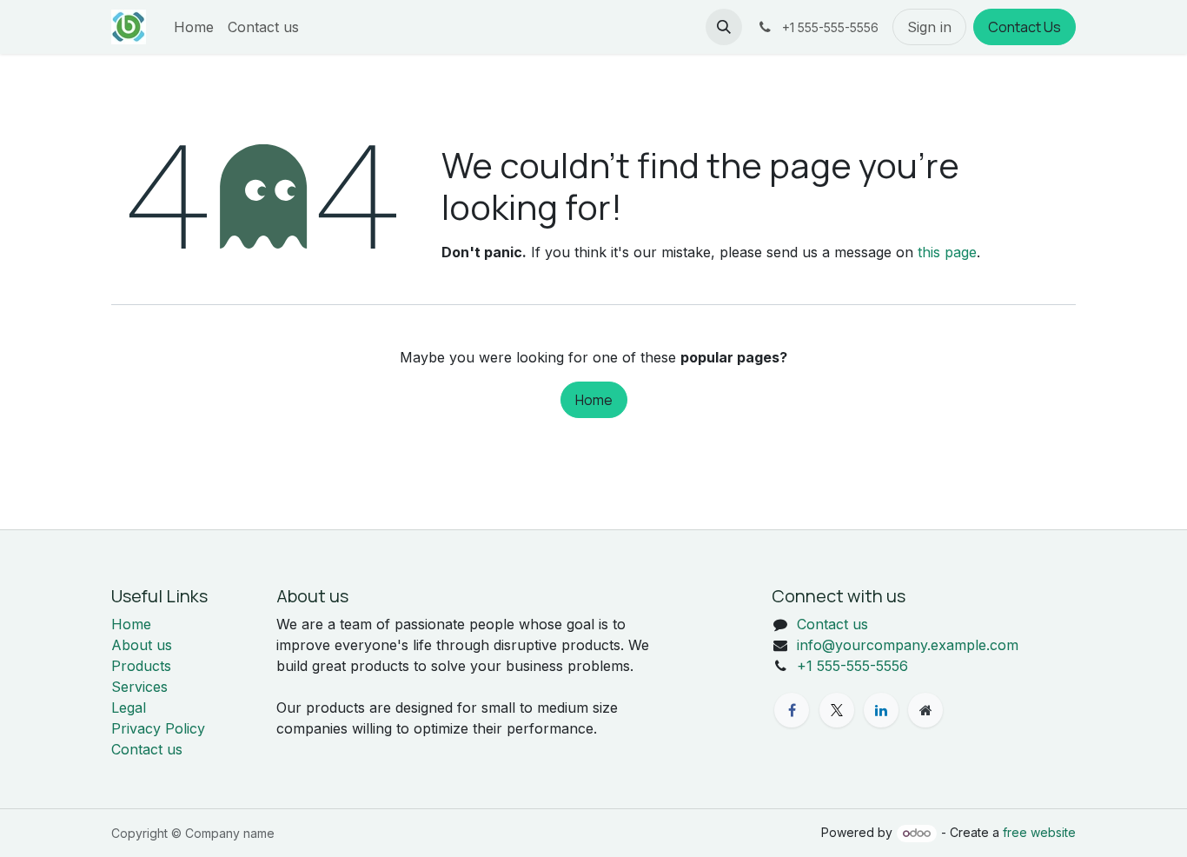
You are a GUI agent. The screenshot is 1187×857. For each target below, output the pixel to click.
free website (1039, 832)
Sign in (929, 27)
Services (139, 686)
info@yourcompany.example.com (907, 645)
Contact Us (1024, 27)
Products (141, 665)
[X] (836, 710)
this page (947, 252)
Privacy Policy (158, 728)
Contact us (146, 749)
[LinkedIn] (881, 710)
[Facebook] (791, 710)
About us (141, 645)
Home (594, 399)
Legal (128, 707)
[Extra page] (925, 710)
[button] (724, 27)
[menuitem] (194, 27)
